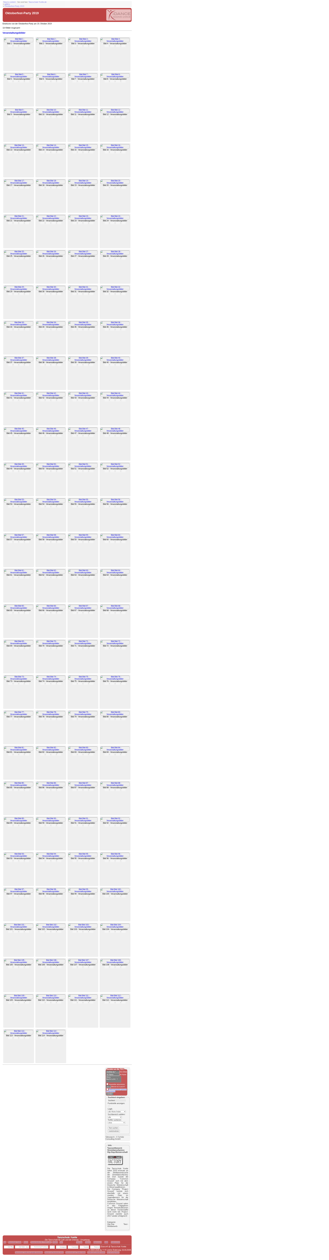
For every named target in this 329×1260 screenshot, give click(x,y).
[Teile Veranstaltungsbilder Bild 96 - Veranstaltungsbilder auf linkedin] (118, 861)
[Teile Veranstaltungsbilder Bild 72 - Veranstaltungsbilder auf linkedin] (118, 648)
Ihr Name (123, 1075)
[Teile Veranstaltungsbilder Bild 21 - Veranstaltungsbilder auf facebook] (10, 223)
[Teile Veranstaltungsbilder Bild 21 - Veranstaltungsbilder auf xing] (27, 223)
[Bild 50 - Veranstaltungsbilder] (51, 466)
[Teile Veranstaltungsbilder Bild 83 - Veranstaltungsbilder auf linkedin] (86, 754)
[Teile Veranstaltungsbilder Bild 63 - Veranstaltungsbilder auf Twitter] (80, 577)
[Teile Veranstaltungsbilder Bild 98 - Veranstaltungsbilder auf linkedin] (54, 896)
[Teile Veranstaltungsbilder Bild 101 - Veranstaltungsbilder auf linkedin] (22, 932)
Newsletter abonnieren (117, 1084)
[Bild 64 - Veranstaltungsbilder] (115, 573)
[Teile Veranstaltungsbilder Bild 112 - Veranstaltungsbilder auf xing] (124, 1002)
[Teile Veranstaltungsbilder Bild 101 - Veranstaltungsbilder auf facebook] (10, 932)
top (5, 1242)
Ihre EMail (123, 1072)
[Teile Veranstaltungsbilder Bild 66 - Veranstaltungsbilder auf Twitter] (48, 613)
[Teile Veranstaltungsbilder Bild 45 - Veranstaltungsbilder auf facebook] (10, 436)
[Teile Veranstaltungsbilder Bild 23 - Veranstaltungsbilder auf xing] (91, 223)
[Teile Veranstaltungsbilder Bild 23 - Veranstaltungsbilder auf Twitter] (80, 223)
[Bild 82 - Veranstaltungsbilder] (51, 750)
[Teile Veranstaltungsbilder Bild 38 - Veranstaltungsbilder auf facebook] (42, 365)
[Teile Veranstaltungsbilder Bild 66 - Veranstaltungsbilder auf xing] (59, 613)
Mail (61, 1242)
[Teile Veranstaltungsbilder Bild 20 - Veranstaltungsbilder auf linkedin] (118, 188)
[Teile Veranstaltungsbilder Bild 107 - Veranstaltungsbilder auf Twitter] (80, 967)
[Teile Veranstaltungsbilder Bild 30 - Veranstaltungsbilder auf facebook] (42, 294)
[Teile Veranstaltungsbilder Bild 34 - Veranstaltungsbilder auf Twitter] (48, 329)
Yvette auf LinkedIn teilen (96, 1252)
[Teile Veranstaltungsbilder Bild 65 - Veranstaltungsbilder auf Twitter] (16, 613)
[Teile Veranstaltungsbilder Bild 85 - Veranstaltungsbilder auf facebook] (10, 790)
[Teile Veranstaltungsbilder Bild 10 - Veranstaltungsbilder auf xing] (59, 117)
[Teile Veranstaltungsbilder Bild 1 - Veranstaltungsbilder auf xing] (27, 46)
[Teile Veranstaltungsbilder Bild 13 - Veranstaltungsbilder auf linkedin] (22, 152)
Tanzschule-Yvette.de (38, 2)
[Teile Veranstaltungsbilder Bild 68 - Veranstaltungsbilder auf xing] (124, 613)
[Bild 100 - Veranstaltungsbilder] (115, 891)
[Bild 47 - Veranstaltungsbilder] (83, 431)
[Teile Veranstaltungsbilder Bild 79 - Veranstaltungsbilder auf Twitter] (80, 719)
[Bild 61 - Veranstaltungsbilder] (18, 573)
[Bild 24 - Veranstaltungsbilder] (115, 218)
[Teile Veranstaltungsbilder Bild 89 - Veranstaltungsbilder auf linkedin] (22, 825)
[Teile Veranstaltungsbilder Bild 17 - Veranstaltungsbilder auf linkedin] (22, 188)
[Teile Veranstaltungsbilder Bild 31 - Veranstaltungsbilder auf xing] (91, 294)
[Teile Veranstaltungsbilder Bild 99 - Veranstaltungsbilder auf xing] (91, 896)
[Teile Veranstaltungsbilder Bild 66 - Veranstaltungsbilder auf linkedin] (54, 613)
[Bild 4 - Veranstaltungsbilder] (115, 41)
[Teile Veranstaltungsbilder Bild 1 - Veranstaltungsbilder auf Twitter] (16, 46)
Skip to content (9, 2)
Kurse (26, 1242)
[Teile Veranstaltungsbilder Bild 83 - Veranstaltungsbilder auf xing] (91, 754)
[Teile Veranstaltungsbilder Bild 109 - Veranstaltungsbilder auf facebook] (10, 1002)
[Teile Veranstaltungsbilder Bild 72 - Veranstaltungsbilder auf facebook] (107, 648)
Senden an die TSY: (115, 1069)
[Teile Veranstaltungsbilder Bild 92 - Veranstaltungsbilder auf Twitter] (112, 825)
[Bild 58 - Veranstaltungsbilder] (51, 537)
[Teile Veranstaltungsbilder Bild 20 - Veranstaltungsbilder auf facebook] (107, 188)
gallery (7, 4)
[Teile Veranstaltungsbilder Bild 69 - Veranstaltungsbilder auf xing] (27, 648)
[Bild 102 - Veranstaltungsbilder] (51, 927)
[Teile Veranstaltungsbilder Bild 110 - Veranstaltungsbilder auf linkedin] (54, 1002)
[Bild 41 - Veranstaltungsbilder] (18, 395)
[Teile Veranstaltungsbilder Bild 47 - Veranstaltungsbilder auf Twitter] (80, 436)
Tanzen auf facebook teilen (54, 1252)
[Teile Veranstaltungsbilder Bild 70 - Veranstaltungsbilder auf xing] (59, 648)
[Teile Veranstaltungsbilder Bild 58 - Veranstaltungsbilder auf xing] (59, 542)
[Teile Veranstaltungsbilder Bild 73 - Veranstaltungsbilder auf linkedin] (22, 684)
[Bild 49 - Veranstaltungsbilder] (18, 466)
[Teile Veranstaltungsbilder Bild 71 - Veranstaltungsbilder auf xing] (91, 648)
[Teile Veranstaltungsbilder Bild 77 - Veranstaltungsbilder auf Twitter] (16, 719)
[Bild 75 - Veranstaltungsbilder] (83, 679)
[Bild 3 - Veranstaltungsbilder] (83, 41)
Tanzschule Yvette (14, 1242)
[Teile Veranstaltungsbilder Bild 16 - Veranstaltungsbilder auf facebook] (107, 152)
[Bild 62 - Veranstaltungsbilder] (51, 573)
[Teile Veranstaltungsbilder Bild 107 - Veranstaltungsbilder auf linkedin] (86, 967)
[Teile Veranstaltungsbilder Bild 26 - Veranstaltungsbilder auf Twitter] (48, 258)
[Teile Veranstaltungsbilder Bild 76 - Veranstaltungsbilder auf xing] (124, 684)
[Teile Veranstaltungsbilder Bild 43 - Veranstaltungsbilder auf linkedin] (86, 400)
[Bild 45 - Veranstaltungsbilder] (18, 431)
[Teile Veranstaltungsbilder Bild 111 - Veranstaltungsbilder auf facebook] (74, 1002)
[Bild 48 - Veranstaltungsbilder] (115, 431)
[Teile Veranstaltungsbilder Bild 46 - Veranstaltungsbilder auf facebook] (42, 436)
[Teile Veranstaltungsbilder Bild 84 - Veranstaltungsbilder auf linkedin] (118, 754)
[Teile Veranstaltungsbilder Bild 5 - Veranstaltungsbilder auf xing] (27, 81)
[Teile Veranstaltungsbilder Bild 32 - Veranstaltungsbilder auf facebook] (107, 294)
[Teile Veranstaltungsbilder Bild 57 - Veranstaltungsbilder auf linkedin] (22, 542)
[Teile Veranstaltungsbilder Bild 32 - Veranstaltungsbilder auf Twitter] (112, 294)
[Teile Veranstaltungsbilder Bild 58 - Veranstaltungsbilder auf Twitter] (48, 542)
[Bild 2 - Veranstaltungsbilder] (51, 41)
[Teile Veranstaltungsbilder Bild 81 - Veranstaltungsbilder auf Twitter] (16, 754)
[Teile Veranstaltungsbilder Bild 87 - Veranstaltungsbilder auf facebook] (74, 790)
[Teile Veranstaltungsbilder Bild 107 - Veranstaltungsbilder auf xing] (91, 967)
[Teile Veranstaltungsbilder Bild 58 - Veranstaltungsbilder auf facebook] (42, 542)
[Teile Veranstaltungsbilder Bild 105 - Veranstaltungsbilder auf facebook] (10, 967)
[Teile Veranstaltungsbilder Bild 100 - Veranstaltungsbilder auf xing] (124, 896)
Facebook (75, 1247)
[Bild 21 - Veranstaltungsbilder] (18, 218)
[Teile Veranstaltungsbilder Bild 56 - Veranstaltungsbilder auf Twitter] (112, 506)
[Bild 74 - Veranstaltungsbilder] (51, 679)
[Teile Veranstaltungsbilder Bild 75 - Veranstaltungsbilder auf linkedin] (86, 684)
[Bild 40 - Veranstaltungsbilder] (115, 360)
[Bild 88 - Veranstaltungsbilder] (115, 785)
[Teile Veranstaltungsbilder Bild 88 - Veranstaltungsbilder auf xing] (124, 790)
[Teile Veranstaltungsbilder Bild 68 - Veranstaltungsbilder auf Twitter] (112, 613)
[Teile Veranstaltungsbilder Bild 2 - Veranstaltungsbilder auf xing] (59, 46)
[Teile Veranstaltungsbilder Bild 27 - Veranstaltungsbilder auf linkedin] (86, 258)
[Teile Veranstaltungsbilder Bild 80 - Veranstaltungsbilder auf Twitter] (112, 719)
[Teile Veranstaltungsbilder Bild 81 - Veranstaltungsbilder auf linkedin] (22, 754)
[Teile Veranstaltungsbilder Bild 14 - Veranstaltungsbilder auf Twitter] (48, 152)
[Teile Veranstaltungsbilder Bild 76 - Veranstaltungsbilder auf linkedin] (118, 684)
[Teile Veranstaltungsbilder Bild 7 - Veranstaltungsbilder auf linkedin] (86, 81)
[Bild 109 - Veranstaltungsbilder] (18, 998)
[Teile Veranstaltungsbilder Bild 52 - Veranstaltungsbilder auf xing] (124, 471)
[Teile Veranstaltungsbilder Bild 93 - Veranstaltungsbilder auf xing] (27, 861)
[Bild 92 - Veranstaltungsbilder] (115, 821)
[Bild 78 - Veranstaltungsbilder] (51, 714)
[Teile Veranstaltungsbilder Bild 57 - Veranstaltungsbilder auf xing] (27, 542)
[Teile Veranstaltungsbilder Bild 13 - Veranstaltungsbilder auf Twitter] (16, 152)
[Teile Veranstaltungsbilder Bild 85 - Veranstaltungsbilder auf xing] (27, 790)
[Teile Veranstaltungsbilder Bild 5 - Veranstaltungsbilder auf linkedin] (22, 81)
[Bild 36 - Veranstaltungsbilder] (115, 325)
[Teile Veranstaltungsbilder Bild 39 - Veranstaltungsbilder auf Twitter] (80, 365)
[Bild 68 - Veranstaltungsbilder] (115, 608)
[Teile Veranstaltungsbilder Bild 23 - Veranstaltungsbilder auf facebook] (74, 223)
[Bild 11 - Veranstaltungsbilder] (83, 112)
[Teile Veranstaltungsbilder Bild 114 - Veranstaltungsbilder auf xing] (59, 1038)
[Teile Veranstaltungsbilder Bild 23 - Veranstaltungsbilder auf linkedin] (86, 223)
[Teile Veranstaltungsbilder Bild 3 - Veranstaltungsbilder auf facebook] (74, 46)
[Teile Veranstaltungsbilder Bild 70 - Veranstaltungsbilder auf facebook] (42, 648)
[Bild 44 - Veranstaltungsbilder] (115, 395)
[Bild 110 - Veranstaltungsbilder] (51, 998)
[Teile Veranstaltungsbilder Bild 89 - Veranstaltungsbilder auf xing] (27, 825)
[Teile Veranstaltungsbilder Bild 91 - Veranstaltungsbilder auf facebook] (74, 825)
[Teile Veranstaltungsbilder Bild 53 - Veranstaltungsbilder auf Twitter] (16, 506)
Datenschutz (115, 1242)
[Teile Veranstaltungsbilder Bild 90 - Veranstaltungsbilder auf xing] (59, 825)
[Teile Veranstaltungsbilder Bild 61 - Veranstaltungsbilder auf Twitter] (16, 577)
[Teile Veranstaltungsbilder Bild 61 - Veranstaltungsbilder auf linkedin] (22, 577)
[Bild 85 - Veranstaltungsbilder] (18, 785)
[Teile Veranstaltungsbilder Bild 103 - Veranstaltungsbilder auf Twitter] (80, 932)
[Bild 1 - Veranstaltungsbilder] (18, 41)
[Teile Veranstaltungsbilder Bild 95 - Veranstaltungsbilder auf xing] (91, 861)
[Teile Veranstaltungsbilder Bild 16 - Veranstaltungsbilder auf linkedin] (118, 152)
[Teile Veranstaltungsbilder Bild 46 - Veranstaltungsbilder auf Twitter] (48, 436)
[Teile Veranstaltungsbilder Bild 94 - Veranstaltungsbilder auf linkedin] (54, 861)
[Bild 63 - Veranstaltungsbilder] (83, 573)
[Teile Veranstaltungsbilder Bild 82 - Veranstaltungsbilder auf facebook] (42, 754)
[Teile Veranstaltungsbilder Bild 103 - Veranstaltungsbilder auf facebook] (74, 932)
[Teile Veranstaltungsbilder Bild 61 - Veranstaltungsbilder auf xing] (27, 577)
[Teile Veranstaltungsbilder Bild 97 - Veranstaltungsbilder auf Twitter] (16, 896)
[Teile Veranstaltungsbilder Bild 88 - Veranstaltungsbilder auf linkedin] (118, 790)
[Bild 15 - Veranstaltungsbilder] (83, 147)
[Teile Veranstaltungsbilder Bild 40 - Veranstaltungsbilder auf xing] (124, 365)
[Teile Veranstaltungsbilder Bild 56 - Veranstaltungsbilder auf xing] (124, 506)
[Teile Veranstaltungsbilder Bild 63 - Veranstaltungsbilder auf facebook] (74, 577)
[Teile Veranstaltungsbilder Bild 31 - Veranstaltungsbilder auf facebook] (74, 294)
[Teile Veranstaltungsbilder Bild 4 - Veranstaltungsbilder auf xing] (124, 46)
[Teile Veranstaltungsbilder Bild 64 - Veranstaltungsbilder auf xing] (124, 577)
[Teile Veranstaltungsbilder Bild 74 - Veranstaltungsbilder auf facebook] (42, 684)
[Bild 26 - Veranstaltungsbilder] (51, 254)
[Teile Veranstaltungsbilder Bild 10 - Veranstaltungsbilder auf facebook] (42, 117)
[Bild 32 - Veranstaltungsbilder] (115, 289)
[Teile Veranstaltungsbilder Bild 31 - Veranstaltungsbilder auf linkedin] (86, 294)
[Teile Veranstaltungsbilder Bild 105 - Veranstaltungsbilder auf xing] (27, 967)
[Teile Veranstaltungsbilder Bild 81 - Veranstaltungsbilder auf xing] (27, 754)
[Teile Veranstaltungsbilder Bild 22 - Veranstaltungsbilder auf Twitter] (48, 223)
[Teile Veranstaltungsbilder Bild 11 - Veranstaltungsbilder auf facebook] (74, 117)
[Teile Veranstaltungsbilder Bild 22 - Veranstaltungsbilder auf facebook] (42, 223)
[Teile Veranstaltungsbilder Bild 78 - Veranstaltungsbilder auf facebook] (42, 719)
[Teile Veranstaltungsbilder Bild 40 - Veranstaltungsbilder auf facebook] (107, 365)
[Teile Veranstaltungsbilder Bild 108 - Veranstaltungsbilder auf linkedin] (118, 967)
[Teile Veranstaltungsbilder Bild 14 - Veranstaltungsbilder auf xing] (59, 152)
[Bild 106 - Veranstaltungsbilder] (51, 962)
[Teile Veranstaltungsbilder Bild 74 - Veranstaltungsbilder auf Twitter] (48, 684)
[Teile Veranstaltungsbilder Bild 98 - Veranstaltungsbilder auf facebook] (42, 896)
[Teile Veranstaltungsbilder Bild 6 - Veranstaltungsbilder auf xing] (59, 81)
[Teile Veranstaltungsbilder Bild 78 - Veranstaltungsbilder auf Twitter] (48, 719)
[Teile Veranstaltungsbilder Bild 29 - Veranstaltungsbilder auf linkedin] (22, 294)
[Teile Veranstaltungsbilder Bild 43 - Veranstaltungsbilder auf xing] (91, 400)
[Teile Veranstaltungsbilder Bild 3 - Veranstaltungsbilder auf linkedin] (86, 46)
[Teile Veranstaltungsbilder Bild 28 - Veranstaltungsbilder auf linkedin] (118, 258)
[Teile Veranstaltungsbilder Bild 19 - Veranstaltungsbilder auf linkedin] (86, 188)
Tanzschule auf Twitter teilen (75, 1252)
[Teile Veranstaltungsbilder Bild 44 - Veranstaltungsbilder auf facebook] (107, 400)
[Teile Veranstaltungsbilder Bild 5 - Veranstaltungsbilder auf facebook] (10, 81)
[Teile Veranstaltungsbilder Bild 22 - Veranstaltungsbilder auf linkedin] (54, 223)
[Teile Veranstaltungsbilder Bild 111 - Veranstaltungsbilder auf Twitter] (80, 1002)
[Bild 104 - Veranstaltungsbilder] (115, 927)
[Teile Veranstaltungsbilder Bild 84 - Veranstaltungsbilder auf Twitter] (112, 754)
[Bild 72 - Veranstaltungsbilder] (115, 643)
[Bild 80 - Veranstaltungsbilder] (115, 714)
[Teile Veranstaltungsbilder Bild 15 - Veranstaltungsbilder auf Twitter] (80, 152)
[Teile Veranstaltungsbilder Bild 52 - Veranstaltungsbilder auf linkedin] (118, 471)
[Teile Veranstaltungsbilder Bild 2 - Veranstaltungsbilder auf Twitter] (48, 46)
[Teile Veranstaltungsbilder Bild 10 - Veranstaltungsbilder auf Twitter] (48, 117)
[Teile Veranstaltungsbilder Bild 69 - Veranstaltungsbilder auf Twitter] (16, 648)
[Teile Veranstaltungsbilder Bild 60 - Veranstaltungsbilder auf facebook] (107, 542)
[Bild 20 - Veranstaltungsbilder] (115, 183)
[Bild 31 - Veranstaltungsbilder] (83, 289)
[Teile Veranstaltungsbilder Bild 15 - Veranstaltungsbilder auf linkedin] (86, 152)
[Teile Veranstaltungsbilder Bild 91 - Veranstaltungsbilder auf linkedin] (86, 825)
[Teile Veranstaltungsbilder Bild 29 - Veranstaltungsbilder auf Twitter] (16, 294)
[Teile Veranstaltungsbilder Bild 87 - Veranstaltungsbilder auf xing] (91, 790)
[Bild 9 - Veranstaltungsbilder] (18, 112)
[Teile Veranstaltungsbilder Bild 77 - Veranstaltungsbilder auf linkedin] (22, 719)
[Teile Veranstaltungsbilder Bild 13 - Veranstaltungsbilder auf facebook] (10, 152)
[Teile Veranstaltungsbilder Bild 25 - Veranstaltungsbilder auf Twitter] (16, 258)
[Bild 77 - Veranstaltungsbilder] (18, 714)
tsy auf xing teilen (113, 1252)
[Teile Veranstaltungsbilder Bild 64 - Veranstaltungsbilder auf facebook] (107, 577)
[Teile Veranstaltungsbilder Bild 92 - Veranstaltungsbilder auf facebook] (107, 825)
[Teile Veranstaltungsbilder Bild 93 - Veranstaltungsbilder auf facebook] (10, 861)
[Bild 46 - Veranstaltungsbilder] (51, 431)
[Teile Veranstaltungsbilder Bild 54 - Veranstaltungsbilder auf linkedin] (54, 506)
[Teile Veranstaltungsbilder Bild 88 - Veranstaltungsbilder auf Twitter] (112, 790)
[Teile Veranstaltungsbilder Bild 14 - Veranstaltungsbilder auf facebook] (42, 152)
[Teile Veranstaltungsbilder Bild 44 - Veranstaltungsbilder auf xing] (124, 400)
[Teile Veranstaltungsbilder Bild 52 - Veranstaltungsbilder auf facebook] (107, 471)
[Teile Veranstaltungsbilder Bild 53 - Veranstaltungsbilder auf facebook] (10, 506)
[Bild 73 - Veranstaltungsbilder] (18, 679)
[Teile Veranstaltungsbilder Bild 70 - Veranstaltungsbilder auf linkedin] (54, 648)
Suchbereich (113, 1114)
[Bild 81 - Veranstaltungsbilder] (18, 750)
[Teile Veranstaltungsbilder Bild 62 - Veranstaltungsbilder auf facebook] (42, 577)
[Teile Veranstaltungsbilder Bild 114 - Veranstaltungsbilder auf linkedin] (54, 1038)
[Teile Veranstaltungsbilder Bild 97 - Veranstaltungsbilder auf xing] (27, 896)
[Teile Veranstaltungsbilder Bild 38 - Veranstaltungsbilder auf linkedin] (54, 365)
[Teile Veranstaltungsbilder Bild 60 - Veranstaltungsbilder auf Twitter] (112, 542)
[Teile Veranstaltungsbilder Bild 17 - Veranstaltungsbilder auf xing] (27, 188)
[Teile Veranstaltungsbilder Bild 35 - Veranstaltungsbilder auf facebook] (74, 329)
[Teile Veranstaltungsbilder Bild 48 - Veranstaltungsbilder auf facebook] (107, 436)
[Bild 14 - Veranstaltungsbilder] (51, 147)
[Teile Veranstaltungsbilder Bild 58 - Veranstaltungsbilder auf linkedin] (54, 542)
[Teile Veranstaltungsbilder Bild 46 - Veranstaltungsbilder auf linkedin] (54, 436)
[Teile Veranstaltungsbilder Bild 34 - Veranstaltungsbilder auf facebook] (42, 329)
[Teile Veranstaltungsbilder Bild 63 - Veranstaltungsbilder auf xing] (91, 577)
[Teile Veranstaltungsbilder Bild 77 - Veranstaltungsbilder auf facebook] (10, 719)
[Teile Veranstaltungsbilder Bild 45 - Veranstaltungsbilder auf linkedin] (22, 436)
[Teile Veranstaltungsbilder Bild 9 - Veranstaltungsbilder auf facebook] (10, 117)
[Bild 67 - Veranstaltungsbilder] (83, 608)
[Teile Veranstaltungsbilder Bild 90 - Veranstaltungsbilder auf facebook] (42, 825)
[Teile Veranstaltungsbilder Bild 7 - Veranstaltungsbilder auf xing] (91, 81)
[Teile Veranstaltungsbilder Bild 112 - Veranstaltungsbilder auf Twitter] (112, 1002)
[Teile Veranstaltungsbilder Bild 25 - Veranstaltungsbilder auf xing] (27, 258)
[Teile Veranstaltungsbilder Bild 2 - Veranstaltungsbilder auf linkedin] (54, 46)
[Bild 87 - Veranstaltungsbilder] (83, 785)
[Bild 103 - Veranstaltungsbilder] (83, 927)
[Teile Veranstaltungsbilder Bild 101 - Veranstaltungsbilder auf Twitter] (16, 932)
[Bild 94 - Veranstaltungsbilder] (51, 856)
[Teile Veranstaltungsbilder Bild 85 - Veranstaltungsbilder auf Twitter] (16, 790)
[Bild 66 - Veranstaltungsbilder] (51, 608)
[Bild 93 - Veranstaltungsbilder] (18, 856)
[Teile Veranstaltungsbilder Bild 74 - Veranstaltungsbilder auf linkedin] (54, 684)
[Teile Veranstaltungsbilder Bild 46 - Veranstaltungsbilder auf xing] (59, 436)
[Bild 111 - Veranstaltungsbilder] (83, 998)
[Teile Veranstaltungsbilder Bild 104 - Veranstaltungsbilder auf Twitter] (112, 932)
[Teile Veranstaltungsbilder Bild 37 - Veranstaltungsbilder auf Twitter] (16, 365)
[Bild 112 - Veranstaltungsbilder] (115, 998)
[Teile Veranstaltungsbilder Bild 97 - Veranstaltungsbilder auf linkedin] (22, 896)
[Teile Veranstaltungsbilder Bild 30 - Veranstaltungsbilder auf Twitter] (48, 294)
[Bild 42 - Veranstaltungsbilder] (51, 395)
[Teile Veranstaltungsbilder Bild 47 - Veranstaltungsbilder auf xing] (91, 436)
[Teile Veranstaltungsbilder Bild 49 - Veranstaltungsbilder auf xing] (27, 471)
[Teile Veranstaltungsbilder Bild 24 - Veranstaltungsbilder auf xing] (124, 223)
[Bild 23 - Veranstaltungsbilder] (83, 218)
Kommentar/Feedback (41, 1247)
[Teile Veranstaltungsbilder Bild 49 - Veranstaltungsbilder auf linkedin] (22, 471)
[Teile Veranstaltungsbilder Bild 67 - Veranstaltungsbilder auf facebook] (74, 613)
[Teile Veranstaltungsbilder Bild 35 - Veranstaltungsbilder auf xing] (91, 329)
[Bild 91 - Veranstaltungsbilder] (83, 821)
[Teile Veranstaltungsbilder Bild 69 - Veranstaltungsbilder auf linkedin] (22, 648)
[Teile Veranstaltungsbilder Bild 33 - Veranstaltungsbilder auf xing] (27, 329)
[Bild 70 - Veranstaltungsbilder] (51, 643)
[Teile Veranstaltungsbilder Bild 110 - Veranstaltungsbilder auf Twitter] (48, 1002)
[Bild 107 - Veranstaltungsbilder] (83, 962)
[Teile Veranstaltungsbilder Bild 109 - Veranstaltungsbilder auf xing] (27, 1002)
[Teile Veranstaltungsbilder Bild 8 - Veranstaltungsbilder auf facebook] (107, 81)
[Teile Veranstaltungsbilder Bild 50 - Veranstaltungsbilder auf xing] (59, 471)
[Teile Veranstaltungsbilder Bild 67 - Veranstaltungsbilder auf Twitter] (80, 613)
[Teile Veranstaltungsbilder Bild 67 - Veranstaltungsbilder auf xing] (91, 613)
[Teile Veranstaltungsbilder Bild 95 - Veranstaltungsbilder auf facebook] (74, 861)
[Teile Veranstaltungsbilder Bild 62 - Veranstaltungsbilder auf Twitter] (48, 577)
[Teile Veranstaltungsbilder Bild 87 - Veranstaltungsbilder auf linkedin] (86, 790)
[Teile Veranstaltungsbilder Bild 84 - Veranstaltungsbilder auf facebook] (107, 754)
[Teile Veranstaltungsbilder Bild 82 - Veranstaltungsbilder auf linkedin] (54, 754)
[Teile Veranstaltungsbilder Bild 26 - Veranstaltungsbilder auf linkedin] (54, 258)
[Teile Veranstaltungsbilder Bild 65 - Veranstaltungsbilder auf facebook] (10, 613)
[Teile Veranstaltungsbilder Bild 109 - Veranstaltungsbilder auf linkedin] (22, 1002)
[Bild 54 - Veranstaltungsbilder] (51, 502)
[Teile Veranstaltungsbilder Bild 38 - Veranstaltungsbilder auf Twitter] (48, 365)
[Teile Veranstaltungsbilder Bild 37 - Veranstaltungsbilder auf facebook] (10, 365)
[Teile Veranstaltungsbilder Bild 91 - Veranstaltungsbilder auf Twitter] (80, 825)
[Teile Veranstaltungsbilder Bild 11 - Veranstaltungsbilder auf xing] (91, 117)
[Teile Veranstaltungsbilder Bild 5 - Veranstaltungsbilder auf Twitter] (16, 81)
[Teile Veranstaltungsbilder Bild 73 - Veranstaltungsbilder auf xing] (27, 684)
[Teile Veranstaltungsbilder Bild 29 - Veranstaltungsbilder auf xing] (27, 294)
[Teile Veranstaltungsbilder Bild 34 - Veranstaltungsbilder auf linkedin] (54, 329)
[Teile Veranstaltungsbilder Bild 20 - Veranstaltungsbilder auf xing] (124, 188)
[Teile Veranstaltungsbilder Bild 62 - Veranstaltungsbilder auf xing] (59, 577)
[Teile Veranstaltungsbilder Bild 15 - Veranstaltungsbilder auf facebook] (74, 152)
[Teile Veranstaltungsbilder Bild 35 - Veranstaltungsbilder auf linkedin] (86, 329)
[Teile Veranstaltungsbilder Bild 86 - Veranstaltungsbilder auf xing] (59, 790)
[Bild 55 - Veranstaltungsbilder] (83, 502)
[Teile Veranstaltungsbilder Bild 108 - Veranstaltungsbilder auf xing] (124, 967)
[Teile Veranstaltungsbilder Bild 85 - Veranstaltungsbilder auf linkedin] (22, 790)
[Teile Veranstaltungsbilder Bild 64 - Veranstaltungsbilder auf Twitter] (112, 577)
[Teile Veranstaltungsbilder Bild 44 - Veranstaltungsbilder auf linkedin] (118, 400)
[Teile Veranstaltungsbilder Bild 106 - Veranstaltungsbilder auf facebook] (42, 967)
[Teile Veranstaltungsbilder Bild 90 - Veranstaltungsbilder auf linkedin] (54, 825)
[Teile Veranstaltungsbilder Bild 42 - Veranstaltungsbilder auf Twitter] (48, 400)
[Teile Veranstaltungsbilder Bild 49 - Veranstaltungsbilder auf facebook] (10, 471)
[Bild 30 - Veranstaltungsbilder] (51, 289)
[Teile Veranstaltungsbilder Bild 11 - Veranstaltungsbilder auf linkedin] (86, 117)
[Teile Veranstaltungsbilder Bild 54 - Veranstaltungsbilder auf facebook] (42, 506)
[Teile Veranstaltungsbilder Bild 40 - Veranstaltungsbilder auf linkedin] (118, 365)
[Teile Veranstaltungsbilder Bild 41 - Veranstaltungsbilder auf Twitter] (16, 400)
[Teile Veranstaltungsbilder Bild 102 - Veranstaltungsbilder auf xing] (59, 932)
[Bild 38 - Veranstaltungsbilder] (51, 360)
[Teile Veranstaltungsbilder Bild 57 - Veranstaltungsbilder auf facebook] (10, 542)
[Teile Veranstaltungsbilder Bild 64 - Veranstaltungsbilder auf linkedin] (118, 577)
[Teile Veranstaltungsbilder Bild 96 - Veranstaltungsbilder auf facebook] (107, 861)
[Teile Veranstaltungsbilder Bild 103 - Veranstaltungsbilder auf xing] (91, 932)
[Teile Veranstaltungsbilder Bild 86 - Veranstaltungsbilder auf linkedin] (54, 790)
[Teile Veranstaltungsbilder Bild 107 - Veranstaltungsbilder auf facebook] (74, 967)
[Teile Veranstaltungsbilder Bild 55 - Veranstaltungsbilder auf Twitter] (80, 506)
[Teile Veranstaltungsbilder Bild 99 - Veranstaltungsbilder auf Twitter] (80, 896)
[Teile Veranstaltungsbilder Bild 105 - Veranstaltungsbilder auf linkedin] (22, 967)
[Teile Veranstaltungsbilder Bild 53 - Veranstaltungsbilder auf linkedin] (22, 506)
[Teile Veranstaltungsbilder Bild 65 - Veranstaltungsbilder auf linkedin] (22, 613)
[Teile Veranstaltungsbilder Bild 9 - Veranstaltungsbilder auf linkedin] (22, 117)
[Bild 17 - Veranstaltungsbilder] (18, 183)
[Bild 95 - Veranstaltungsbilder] (83, 856)
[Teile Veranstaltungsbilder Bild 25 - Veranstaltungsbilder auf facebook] (10, 258)
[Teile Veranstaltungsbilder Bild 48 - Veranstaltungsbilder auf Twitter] (112, 436)
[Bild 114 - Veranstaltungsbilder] (51, 1033)
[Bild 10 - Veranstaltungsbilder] (51, 112)
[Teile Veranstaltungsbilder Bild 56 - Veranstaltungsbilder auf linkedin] (118, 506)
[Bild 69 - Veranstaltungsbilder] (18, 643)
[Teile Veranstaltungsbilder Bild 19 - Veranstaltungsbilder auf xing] (91, 188)
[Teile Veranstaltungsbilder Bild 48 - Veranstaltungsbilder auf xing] (124, 436)
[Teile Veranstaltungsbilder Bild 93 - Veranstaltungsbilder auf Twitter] (16, 861)
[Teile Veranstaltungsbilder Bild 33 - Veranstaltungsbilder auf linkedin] (22, 329)
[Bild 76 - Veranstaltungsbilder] (115, 679)
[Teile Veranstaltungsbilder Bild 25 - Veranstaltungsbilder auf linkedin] (22, 258)
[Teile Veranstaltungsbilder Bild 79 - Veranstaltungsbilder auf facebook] (74, 719)
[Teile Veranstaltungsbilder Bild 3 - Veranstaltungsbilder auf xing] (91, 46)
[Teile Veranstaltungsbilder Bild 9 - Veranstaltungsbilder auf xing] (27, 117)
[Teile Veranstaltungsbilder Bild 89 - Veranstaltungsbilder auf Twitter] (16, 825)
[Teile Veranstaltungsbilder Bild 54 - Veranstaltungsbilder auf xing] (59, 506)
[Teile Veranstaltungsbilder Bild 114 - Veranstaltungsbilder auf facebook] (42, 1038)
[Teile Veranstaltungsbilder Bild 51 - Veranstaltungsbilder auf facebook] (74, 471)
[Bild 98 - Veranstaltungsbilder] (51, 891)
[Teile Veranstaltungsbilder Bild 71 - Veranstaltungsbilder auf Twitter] (80, 648)
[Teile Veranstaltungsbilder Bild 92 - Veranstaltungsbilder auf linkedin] (118, 825)
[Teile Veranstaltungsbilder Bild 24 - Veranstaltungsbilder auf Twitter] (112, 223)
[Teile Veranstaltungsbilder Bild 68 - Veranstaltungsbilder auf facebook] (107, 613)
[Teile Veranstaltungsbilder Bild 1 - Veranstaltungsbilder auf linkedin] (22, 46)
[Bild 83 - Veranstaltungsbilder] (83, 750)
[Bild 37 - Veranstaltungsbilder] (18, 360)
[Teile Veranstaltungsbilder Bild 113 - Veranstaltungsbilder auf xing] (27, 1038)
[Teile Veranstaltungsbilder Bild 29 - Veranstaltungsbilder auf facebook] (10, 294)
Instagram (63, 1247)
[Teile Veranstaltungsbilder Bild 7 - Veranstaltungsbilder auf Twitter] (80, 81)
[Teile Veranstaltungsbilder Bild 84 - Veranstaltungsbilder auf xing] (124, 754)
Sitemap (79, 1242)
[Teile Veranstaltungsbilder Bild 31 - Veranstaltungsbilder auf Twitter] (80, 294)
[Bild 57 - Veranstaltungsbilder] (18, 537)
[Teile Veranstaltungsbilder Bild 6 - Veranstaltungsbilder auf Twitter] (48, 81)
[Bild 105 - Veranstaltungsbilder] (18, 962)
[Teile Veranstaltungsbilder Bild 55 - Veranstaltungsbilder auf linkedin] (86, 506)
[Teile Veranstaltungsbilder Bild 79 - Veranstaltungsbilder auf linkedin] (86, 719)
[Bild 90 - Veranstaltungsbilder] (51, 821)
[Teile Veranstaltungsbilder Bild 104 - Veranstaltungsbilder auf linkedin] (118, 932)
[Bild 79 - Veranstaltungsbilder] (83, 714)
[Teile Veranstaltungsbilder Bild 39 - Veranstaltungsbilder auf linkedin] (86, 365)
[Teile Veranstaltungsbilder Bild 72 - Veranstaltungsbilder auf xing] (124, 648)
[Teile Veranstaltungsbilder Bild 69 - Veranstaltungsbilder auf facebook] (10, 648)
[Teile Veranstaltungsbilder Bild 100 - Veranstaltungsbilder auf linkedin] (118, 896)
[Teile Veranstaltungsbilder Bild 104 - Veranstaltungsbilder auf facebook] (107, 932)
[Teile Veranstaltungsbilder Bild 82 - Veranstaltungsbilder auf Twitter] (48, 754)
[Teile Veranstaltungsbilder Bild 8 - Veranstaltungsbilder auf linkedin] (118, 81)
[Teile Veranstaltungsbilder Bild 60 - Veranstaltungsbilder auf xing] (124, 542)
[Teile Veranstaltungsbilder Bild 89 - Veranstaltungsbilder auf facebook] (10, 825)
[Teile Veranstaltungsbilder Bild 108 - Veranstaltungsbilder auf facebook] (107, 967)
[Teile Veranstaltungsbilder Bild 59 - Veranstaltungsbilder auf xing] (91, 542)
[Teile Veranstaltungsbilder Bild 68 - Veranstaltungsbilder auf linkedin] (118, 613)
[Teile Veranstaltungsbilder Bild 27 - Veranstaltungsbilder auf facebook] (74, 258)
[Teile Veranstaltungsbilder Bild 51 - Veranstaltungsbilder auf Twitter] (80, 471)
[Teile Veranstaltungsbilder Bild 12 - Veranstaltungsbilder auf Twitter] (112, 117)
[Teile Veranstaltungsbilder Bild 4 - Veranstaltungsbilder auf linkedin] (118, 46)
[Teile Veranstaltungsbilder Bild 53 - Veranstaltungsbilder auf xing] (27, 506)
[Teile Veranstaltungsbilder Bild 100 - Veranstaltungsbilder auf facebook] (107, 896)
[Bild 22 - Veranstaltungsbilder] (51, 218)
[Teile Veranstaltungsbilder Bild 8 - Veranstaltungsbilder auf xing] (124, 81)
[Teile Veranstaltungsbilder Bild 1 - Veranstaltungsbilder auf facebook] (10, 46)
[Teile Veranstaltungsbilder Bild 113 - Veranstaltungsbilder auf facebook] (10, 1038)
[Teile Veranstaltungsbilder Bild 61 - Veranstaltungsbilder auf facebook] (10, 577)
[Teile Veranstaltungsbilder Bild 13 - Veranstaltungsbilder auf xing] (27, 152)
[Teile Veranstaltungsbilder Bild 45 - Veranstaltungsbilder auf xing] (27, 436)
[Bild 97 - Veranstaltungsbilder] (18, 891)
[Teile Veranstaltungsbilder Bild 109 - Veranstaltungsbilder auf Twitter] (16, 1002)
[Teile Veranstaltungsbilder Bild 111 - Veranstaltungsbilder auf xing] (91, 1002)
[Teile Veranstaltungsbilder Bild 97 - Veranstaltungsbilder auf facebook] (10, 896)
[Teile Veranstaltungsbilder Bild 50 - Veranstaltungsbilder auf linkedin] (54, 471)
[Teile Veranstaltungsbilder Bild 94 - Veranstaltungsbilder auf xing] (59, 861)
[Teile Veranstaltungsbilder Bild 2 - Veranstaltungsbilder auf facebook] (42, 46)
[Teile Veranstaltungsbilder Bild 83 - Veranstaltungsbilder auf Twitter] (80, 754)
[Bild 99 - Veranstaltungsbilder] (83, 891)
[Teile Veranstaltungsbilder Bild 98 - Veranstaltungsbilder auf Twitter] (48, 896)
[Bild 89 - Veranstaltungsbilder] (18, 821)
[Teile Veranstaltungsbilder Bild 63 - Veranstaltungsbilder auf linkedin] (86, 577)
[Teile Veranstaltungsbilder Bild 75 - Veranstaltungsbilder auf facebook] (74, 684)
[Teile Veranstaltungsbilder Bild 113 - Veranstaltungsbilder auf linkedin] (22, 1038)
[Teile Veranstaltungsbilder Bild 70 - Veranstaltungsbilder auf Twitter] (48, 648)
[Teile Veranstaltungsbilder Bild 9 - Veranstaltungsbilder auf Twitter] (16, 117)
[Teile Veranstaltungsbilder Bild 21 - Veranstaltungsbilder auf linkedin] (22, 223)
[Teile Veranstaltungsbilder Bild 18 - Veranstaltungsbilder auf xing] (59, 188)
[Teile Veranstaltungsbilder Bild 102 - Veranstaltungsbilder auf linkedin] (54, 932)
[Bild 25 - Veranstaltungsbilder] (18, 254)
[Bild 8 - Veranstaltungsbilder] (115, 76)
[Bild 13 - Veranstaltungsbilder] (18, 147)
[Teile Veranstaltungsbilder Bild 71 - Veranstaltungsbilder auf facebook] (74, 648)
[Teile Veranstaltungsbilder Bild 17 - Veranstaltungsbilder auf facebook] (10, 188)
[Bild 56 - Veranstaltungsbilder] (115, 502)
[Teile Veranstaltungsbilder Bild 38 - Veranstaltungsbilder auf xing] (59, 365)
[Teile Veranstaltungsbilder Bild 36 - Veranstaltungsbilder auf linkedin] (118, 329)
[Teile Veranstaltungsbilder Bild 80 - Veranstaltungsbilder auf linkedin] (118, 719)
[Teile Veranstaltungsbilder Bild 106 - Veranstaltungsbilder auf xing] (59, 967)
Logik (110, 1109)
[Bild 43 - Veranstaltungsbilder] (83, 395)
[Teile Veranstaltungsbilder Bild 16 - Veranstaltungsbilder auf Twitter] (112, 152)
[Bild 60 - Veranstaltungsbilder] (115, 537)
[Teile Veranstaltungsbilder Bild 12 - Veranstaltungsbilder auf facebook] (107, 117)
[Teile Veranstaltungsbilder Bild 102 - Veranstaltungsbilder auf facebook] (42, 932)
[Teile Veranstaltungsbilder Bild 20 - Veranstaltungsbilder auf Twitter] (112, 188)
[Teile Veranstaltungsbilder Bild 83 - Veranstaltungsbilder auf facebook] (74, 754)
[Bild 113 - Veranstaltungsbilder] (18, 1033)
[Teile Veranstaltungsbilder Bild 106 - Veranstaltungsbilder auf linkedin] (54, 967)
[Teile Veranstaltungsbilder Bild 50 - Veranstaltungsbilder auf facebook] (42, 471)
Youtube (86, 1247)
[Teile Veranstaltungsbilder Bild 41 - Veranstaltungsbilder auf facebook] (10, 400)
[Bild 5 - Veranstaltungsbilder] (18, 76)
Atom (27, 1247)
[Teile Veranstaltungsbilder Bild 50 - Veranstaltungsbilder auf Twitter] (48, 471)
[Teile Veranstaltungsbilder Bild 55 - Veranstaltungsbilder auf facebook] (74, 506)
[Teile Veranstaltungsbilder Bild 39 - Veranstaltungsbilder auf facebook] (74, 365)
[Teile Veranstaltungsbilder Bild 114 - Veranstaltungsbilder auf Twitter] (48, 1038)
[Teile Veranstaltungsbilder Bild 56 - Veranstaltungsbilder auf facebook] (107, 506)
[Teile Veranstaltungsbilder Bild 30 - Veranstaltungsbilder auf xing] (59, 294)
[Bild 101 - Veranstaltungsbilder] (18, 927)
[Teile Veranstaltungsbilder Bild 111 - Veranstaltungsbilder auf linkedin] (86, 1002)
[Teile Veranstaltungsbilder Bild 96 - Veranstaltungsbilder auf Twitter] (112, 861)
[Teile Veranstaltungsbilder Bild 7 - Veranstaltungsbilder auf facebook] (74, 81)
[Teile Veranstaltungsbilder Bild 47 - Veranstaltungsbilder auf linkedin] (86, 436)
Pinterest (97, 1247)
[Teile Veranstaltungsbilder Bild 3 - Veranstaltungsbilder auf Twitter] (80, 46)
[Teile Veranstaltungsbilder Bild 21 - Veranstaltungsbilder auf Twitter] (16, 223)
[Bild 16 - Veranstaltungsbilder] (115, 147)
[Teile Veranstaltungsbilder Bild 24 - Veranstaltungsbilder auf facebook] (107, 223)
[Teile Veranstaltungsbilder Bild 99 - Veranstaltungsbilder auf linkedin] (86, 896)
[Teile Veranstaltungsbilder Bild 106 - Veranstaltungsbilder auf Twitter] (48, 967)
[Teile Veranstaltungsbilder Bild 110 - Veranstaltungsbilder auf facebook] (42, 1002)
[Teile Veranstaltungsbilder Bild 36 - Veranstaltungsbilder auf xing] (124, 329)
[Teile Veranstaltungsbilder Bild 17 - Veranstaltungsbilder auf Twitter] (16, 188)
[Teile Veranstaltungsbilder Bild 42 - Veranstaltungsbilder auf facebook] (42, 400)
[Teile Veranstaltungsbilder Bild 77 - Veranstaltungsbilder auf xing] (27, 719)
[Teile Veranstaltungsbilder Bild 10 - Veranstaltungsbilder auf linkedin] (54, 117)
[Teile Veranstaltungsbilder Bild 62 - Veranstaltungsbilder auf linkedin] (54, 577)
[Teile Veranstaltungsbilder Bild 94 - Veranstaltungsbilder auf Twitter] (48, 861)
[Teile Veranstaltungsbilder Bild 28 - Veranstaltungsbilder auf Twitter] (112, 258)
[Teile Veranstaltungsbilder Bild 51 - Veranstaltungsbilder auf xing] (91, 471)
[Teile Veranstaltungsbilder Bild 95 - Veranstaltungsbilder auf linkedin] (86, 861)
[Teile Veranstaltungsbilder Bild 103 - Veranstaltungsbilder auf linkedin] (86, 932)
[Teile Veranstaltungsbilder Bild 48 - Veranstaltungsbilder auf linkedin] (118, 436)
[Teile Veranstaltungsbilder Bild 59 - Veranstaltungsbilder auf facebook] (74, 542)
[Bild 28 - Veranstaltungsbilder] (115, 254)
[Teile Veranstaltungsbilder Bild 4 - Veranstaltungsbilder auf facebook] (107, 46)
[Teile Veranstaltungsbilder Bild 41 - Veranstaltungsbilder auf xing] (27, 400)
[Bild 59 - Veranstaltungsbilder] (83, 537)
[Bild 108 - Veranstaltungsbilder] (115, 962)
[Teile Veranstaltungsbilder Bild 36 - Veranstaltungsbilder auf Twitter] (112, 329)
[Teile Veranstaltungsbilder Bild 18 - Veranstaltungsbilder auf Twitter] (48, 188)
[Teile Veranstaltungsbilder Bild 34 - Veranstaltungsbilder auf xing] (59, 329)
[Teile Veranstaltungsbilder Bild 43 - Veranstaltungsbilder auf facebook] (74, 400)
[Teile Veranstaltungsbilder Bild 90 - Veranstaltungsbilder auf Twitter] (48, 825)
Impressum (97, 1242)
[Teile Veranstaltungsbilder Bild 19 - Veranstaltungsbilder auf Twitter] (80, 188)
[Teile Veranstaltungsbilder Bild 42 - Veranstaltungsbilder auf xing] (59, 400)
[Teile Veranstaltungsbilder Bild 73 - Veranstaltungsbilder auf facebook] (10, 684)
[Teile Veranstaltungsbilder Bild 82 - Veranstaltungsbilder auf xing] (59, 754)
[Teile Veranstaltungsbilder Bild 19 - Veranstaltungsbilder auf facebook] (74, 188)
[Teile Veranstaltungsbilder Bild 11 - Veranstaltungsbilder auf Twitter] (80, 117)
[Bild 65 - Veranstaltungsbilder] (18, 608)
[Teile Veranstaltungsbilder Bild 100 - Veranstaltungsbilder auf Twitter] (112, 896)
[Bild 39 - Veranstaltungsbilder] (83, 360)
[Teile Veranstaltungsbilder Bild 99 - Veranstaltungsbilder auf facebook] (74, 896)
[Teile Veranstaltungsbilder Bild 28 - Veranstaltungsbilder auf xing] (124, 258)
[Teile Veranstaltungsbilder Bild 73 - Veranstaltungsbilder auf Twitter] (16, 684)
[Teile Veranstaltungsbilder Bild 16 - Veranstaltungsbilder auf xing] (124, 152)
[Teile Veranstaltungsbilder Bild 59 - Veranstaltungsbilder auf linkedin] (86, 542)
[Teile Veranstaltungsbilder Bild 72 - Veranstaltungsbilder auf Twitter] (112, 648)
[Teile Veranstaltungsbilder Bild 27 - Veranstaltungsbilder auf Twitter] (80, 258)
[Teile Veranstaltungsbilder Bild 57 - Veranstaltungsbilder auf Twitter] (16, 542)
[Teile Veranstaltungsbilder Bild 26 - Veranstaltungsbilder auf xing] (59, 258)
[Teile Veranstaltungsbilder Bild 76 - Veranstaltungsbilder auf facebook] (107, 684)
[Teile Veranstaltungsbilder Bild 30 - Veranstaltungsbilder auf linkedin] (54, 294)
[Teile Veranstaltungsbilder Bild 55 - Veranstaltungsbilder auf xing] (91, 506)
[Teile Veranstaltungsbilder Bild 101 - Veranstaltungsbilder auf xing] (27, 932)
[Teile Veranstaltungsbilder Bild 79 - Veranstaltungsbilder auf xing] (91, 719)
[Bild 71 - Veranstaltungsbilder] (83, 643)
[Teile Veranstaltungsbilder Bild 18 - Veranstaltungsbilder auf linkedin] (54, 188)
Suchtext (112, 1097)
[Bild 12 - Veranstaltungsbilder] (115, 112)
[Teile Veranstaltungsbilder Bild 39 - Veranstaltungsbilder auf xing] (91, 365)
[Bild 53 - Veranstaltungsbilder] (18, 502)
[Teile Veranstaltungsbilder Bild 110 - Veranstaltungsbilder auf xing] (59, 1002)
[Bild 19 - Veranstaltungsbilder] (83, 183)
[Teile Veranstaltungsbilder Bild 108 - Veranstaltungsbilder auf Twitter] (112, 967)
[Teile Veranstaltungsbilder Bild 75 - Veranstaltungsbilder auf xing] (91, 684)
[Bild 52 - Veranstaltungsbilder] (115, 466)
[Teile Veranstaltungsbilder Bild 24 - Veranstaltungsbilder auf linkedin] (118, 223)
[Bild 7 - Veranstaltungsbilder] (83, 76)
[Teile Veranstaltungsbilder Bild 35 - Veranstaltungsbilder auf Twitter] (80, 329)
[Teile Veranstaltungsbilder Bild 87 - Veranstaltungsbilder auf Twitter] (80, 790)
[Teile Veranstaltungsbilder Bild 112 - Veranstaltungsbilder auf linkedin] (118, 1002)
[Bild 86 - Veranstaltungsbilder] (51, 785)
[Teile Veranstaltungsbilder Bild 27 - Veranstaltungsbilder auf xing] (91, 258)
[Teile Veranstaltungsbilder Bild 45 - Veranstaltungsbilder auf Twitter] (16, 436)
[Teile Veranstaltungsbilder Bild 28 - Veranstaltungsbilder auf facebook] (107, 258)
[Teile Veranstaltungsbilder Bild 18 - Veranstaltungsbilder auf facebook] (42, 188)
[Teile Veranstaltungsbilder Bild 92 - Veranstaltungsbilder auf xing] (124, 825)
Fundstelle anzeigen (116, 1103)
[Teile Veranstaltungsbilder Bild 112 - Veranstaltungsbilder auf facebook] (107, 1002)
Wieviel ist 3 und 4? (118, 1087)
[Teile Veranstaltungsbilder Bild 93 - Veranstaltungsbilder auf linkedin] (22, 861)
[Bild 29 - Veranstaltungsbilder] (18, 289)
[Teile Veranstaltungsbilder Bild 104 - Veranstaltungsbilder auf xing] (124, 932)
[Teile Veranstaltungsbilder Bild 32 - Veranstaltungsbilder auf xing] (124, 294)
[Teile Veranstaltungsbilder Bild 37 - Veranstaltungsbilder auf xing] (27, 365)
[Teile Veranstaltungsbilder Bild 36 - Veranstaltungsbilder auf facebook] (107, 329)
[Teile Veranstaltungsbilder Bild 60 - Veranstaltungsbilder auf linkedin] (118, 542)
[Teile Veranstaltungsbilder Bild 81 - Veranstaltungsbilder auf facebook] (10, 754)
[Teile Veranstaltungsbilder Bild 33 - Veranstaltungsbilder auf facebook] (10, 329)
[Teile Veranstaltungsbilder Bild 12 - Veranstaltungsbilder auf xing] (124, 117)
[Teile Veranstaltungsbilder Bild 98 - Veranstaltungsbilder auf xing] (59, 896)
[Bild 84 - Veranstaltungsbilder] (115, 750)
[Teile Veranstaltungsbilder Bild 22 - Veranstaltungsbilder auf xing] (59, 223)
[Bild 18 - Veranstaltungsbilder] (51, 183)
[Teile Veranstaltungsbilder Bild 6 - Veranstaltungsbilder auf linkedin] (54, 81)
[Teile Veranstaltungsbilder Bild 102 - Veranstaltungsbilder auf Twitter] (48, 932)
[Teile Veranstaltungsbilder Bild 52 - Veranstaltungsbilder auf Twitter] (112, 471)
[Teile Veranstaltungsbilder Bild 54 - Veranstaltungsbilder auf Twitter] (48, 506)
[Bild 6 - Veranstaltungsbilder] (51, 76)
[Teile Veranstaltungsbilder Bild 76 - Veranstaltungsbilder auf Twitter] (112, 684)
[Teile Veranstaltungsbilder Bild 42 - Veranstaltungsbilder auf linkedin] (54, 400)
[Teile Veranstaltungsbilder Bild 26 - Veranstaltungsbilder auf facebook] (42, 258)
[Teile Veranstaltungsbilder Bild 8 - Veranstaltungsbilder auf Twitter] (112, 81)
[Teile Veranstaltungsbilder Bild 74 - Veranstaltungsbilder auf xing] (59, 684)
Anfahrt (55, 1242)
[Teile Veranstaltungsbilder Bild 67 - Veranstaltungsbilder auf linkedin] (86, 613)
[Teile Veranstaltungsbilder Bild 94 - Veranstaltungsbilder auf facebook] (42, 861)
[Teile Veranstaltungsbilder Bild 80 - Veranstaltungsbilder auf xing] (124, 719)
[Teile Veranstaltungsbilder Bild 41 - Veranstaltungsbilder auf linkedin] (22, 400)
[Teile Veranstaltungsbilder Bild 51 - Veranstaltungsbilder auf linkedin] (86, 471)
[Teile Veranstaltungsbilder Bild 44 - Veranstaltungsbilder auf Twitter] (112, 400)
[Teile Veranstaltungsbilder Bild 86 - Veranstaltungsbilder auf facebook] (42, 790)
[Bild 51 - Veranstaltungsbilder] (83, 466)
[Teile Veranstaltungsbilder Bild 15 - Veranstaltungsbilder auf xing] (91, 152)
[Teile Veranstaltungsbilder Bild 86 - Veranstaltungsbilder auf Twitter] (48, 790)
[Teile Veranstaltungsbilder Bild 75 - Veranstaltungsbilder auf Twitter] (80, 684)
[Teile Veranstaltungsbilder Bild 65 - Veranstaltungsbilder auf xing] (27, 613)
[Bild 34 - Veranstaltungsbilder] (51, 325)
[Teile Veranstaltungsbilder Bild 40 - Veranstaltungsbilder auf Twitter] (112, 365)
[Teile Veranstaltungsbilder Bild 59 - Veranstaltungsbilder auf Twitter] (80, 542)
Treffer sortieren (114, 1120)
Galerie (87, 1242)
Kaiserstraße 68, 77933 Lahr (41, 1242)
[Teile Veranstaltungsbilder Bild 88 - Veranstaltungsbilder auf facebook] (107, 790)
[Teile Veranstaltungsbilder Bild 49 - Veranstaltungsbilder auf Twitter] (16, 471)
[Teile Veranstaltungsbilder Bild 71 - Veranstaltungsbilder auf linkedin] (86, 648)
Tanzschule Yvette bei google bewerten (29, 1252)
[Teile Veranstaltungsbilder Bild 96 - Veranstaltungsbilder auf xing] (124, 861)
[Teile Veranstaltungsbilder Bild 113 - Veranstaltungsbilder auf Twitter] (16, 1038)
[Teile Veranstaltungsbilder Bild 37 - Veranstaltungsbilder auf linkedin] (22, 365)
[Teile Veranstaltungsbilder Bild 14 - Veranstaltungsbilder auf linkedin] (54, 152)
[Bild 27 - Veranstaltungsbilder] (83, 254)
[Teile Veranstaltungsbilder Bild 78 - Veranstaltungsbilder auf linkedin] (54, 719)
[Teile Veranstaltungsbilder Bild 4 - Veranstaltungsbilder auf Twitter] (112, 46)
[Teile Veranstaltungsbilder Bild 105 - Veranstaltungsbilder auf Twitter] (16, 967)
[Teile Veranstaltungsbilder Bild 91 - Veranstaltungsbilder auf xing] (91, 825)
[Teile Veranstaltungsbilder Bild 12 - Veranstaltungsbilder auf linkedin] (118, 117)
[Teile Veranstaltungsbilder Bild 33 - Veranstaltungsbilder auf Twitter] (16, 329)
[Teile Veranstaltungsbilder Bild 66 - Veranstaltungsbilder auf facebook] (42, 613)
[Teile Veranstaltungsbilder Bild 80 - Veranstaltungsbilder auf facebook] (107, 719)
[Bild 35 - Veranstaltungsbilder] (83, 325)
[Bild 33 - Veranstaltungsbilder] (18, 325)
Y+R (104, 1250)
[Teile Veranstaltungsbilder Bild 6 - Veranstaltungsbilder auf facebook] (42, 81)
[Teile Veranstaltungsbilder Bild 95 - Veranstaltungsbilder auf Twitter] (80, 861)
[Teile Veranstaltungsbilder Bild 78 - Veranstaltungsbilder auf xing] (59, 719)
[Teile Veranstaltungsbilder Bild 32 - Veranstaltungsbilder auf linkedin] (118, 294)
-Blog (10, 1247)
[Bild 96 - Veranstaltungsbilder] (115, 856)
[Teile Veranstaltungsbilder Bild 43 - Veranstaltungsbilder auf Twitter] (80, 400)
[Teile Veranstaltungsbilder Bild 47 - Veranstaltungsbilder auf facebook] (74, 436)
